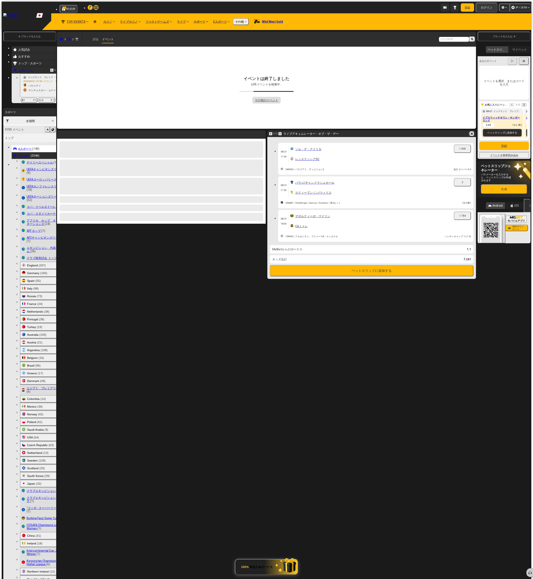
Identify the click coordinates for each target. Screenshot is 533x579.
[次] (71, 133)
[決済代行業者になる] (445, 7)
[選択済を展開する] (47, 129)
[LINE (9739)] (61, 39)
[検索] (472, 39)
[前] (52, 70)
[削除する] (261, 133)
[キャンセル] (527, 205)
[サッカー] (69, 39)
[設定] (504, 7)
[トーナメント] (455, 7)
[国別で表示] (52, 129)
